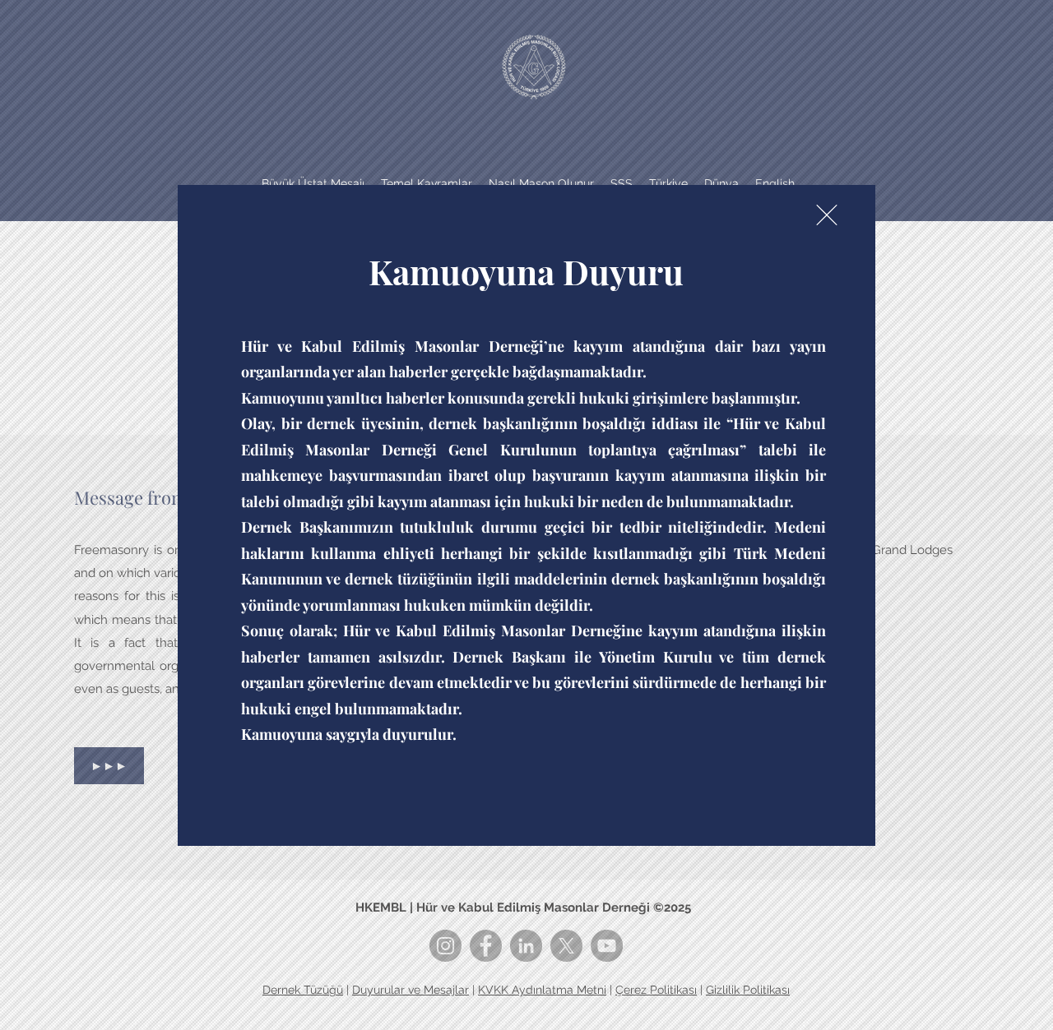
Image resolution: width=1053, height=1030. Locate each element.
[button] (826, 215)
